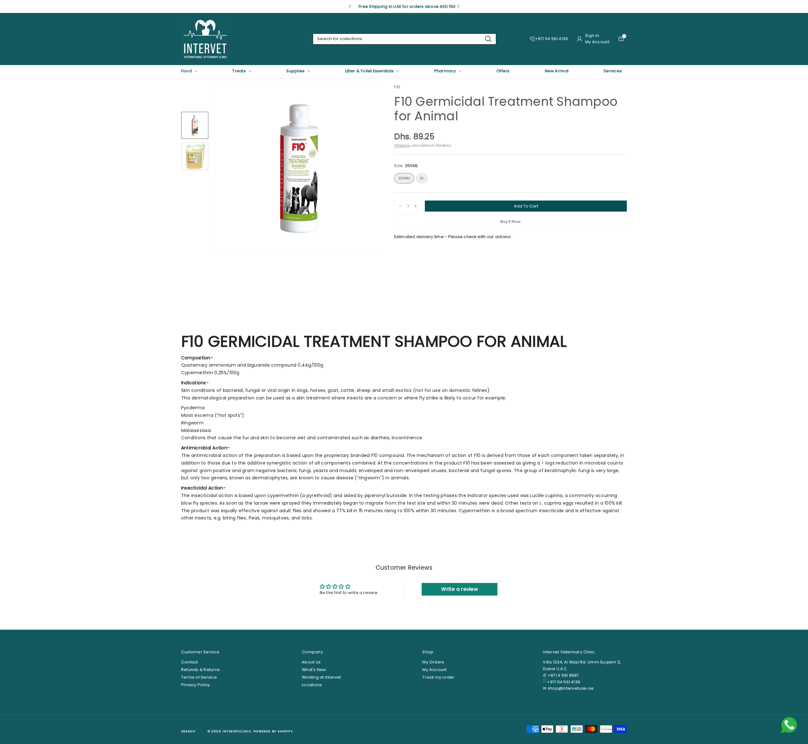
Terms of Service (199, 677)
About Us (311, 662)
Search (188, 731)
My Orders (433, 662)
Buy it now (510, 221)
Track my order (438, 677)
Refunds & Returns (200, 669)
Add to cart (526, 206)
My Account (434, 669)
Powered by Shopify (273, 731)
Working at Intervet (321, 677)
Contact (189, 662)
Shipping (402, 145)
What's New (314, 669)
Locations (312, 684)
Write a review (459, 589)
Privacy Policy (195, 684)
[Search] (488, 39)
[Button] (349, 6)
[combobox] (404, 39)
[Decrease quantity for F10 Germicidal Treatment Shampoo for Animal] (398, 206)
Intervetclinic (237, 731)
